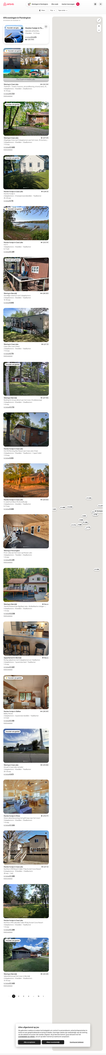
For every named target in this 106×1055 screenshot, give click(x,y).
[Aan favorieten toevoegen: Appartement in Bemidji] (46, 624)
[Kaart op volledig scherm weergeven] (99, 20)
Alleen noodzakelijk (53, 1042)
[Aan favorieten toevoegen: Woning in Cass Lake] (46, 50)
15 (38, 996)
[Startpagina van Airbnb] (8, 4)
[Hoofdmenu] (101, 4)
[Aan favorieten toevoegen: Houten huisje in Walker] (46, 677)
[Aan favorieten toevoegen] (46, 26)
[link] (9, 996)
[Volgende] (43, 996)
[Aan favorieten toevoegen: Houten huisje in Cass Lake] (46, 158)
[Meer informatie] (19, 20)
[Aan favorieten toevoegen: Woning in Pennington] (46, 517)
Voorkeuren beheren (77, 1042)
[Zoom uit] (99, 30)
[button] (30, 37)
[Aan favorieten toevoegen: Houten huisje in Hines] (46, 782)
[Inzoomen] (99, 26)
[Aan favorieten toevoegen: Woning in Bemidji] (46, 259)
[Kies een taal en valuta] (95, 4)
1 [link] (13, 996)
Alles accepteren (29, 1042)
